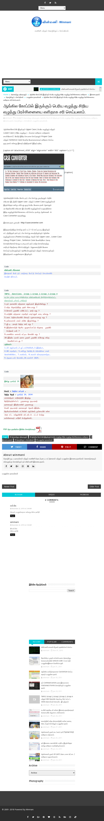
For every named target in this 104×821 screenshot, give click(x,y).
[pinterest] (44, 817)
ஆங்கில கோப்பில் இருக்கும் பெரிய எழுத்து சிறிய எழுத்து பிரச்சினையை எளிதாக (58, 94)
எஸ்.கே (13, 505)
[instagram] (70, 817)
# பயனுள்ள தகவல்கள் (44, 440)
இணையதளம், (8, 121)
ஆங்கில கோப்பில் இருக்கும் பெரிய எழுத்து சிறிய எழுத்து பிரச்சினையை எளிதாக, (69, 118)
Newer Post (9, 486)
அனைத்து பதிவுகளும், (32, 118)
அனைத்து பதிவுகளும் (19, 94)
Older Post (94, 486)
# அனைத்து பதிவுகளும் (18, 437)
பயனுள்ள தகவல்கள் (33, 97)
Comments (67, 642)
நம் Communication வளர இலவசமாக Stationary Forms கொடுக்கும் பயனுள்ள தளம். (56, 685)
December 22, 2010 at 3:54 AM (22, 525)
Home (5, 94)
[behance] (65, 817)
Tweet (18, 447)
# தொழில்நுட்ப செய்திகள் (24, 440)
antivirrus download (42, 89)
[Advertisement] (52, 55)
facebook (84, 494)
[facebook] (45, 3)
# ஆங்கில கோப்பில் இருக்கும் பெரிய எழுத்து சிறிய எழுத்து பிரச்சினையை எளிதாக (59, 437)
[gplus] (38, 817)
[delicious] (75, 817)
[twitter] (50, 3)
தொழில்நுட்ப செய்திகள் (14, 97)
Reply (12, 516)
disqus (51, 494)
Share (43, 447)
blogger (18, 494)
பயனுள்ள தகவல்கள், (40, 121)
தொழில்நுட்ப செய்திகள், (23, 121)
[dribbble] (54, 817)
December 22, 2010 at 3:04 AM (22, 508)
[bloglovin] (49, 817)
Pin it (68, 447)
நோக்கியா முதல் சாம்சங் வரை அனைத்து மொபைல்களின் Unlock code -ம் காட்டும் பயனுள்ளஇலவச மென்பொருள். (56, 661)
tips (99, 89)
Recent (37, 642)
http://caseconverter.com (32, 222)
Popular (52, 642)
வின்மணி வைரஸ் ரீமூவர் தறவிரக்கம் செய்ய (70, 89)
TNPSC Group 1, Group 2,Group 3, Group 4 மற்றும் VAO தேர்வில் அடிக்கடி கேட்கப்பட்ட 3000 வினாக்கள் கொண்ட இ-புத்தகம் (57, 699)
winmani (14, 522)
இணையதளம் (95, 94)
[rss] (55, 3)
